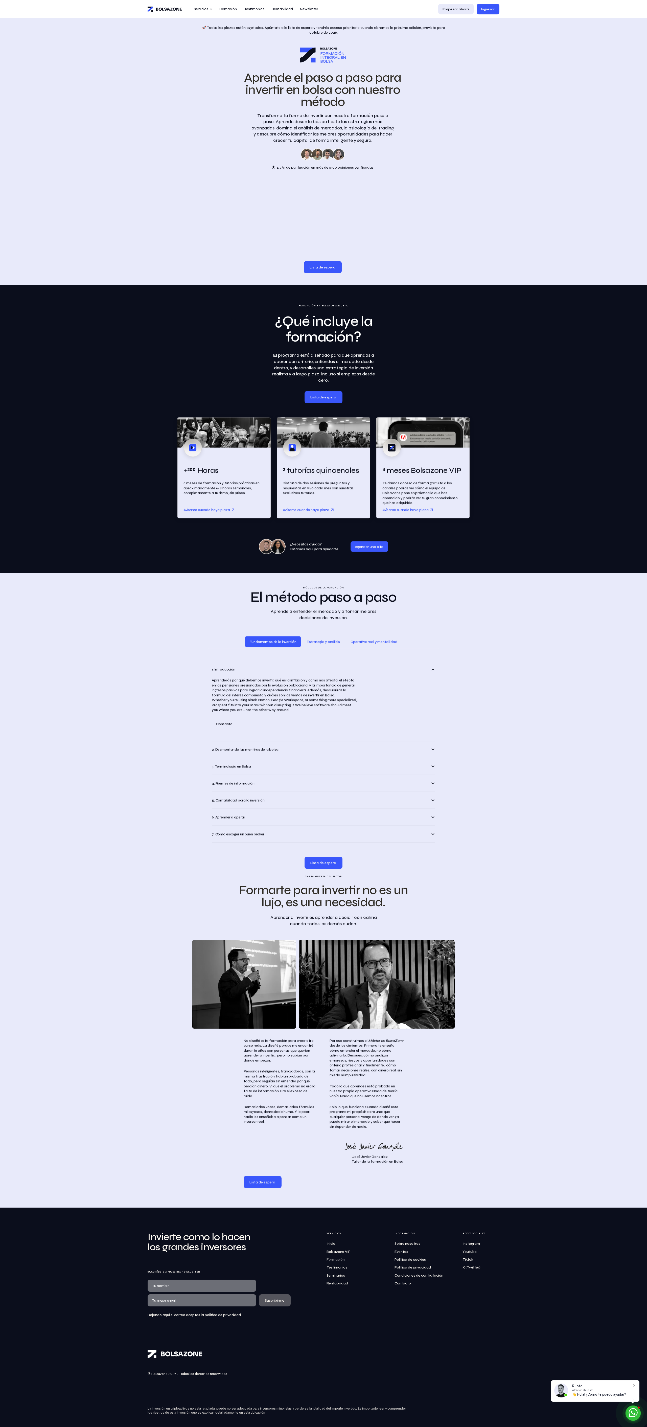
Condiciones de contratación (419, 1275)
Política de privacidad (413, 1267)
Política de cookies (410, 1259)
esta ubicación (254, 1412)
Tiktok (468, 1259)
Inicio (331, 1243)
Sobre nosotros (407, 1243)
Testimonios (337, 1267)
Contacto (403, 1283)
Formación (336, 1259)
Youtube (470, 1252)
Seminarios (336, 1275)
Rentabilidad (337, 1283)
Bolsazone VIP (339, 1252)
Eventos (401, 1252)
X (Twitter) (471, 1267)
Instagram (471, 1243)
